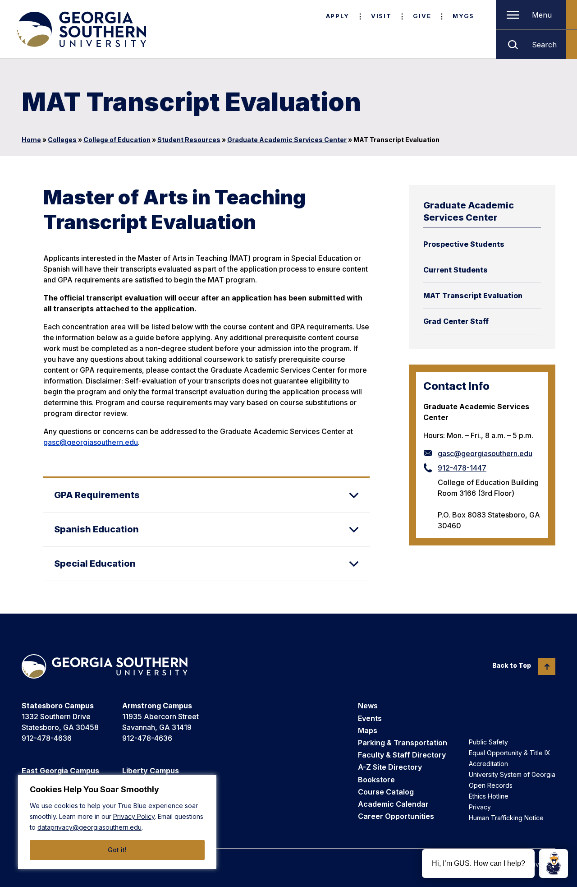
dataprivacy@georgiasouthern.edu (89, 827)
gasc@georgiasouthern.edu (485, 453)
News (368, 705)
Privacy (480, 807)
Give (422, 15)
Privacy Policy (134, 816)
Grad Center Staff (456, 321)
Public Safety (488, 742)
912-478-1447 (462, 467)
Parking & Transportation (402, 742)
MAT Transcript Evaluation (472, 295)
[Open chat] (553, 863)
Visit (381, 15)
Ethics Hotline (488, 796)
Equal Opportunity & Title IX (509, 753)
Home (31, 139)
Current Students (455, 269)
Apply (337, 15)
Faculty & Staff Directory (402, 754)
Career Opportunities (396, 816)
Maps (367, 730)
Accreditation (488, 763)
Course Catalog (386, 791)
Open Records (491, 785)
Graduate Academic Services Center (287, 139)
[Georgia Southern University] (80, 29)
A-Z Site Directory (390, 767)
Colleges (62, 139)
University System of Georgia (512, 774)
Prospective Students (463, 244)
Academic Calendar (393, 803)
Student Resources (188, 139)
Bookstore (376, 779)
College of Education (117, 139)
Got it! (117, 850)
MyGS (463, 15)
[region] (117, 822)
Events (370, 718)
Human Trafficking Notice (506, 818)
